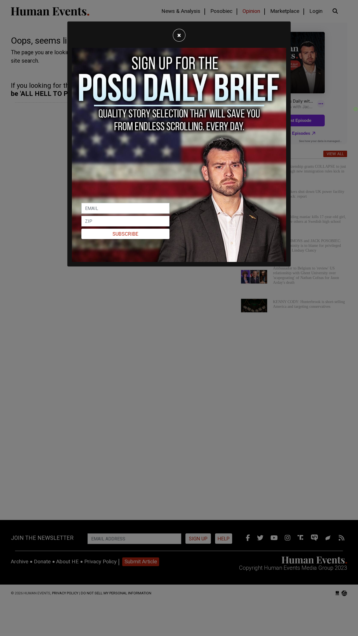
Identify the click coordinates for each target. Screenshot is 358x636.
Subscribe (125, 234)
